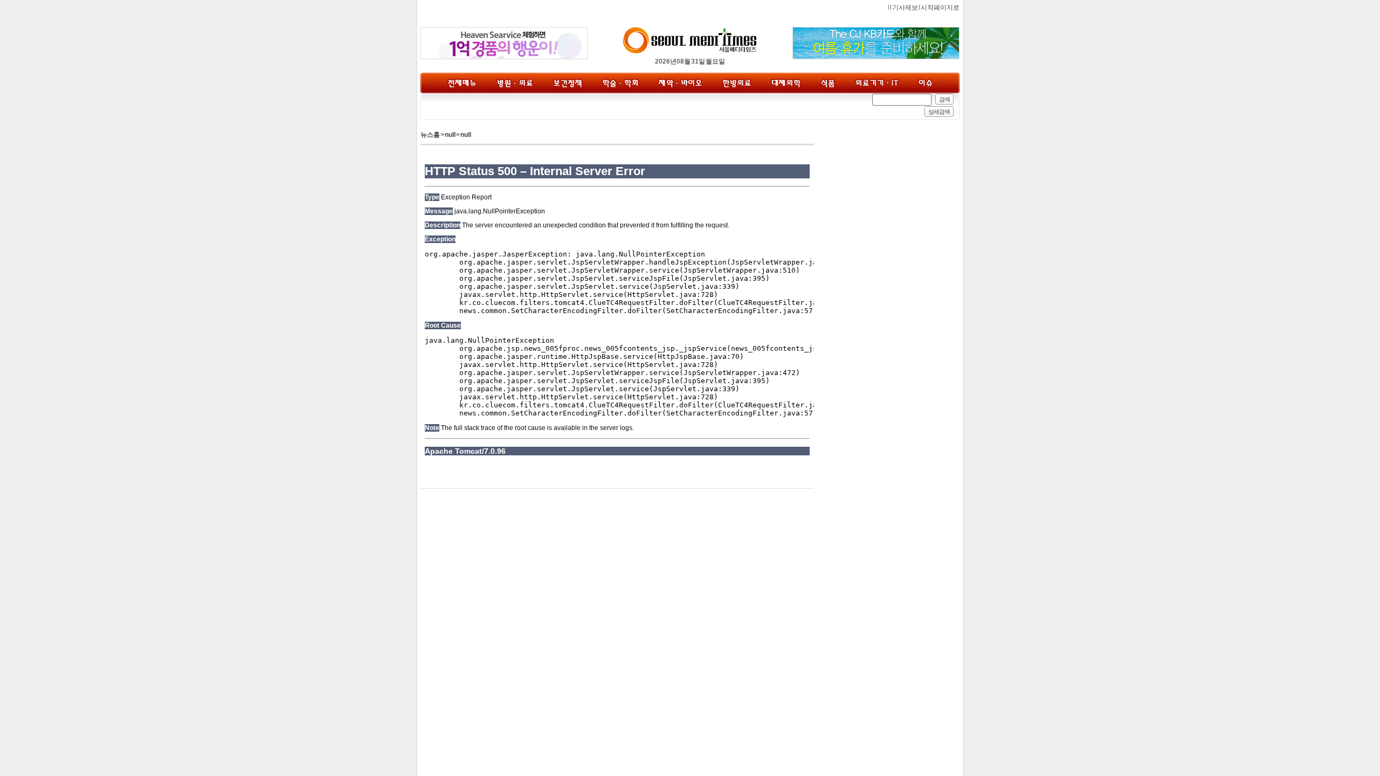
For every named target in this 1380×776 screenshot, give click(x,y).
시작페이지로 (940, 7)
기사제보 (905, 7)
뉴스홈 (430, 134)
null (450, 134)
